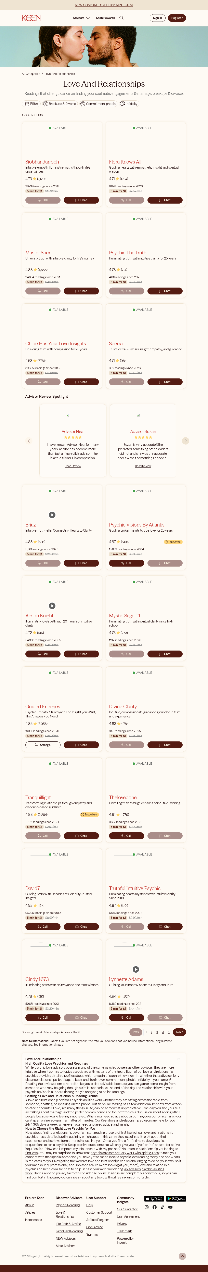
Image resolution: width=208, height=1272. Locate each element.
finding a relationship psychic (63, 1132)
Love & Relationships (65, 1214)
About (29, 1205)
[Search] (121, 17)
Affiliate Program (97, 1220)
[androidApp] (176, 1200)
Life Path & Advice (68, 1224)
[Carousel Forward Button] (185, 441)
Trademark (124, 1231)
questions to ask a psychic (48, 1145)
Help (89, 1205)
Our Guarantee (127, 1209)
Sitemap (92, 1234)
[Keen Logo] (31, 18)
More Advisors (65, 1246)
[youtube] (170, 1208)
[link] (52, 515)
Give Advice (94, 1227)
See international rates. (49, 1044)
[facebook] (154, 1208)
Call (45, 200)
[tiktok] (162, 1208)
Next (179, 1032)
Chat (83, 200)
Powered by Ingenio (125, 1240)
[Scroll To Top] (182, 1256)
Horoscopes (33, 1220)
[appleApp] (154, 1200)
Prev (136, 1032)
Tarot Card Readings (69, 1231)
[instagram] (146, 1208)
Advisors (78, 18)
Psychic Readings (68, 1205)
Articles (30, 1212)
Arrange (45, 745)
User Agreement (128, 1216)
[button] (178, 1058)
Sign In (157, 18)
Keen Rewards (105, 18)
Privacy (122, 1224)
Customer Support (99, 1212)
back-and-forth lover (90, 1080)
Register (177, 18)
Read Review (73, 466)
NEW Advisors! (66, 1238)
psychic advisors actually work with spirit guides (125, 1153)
